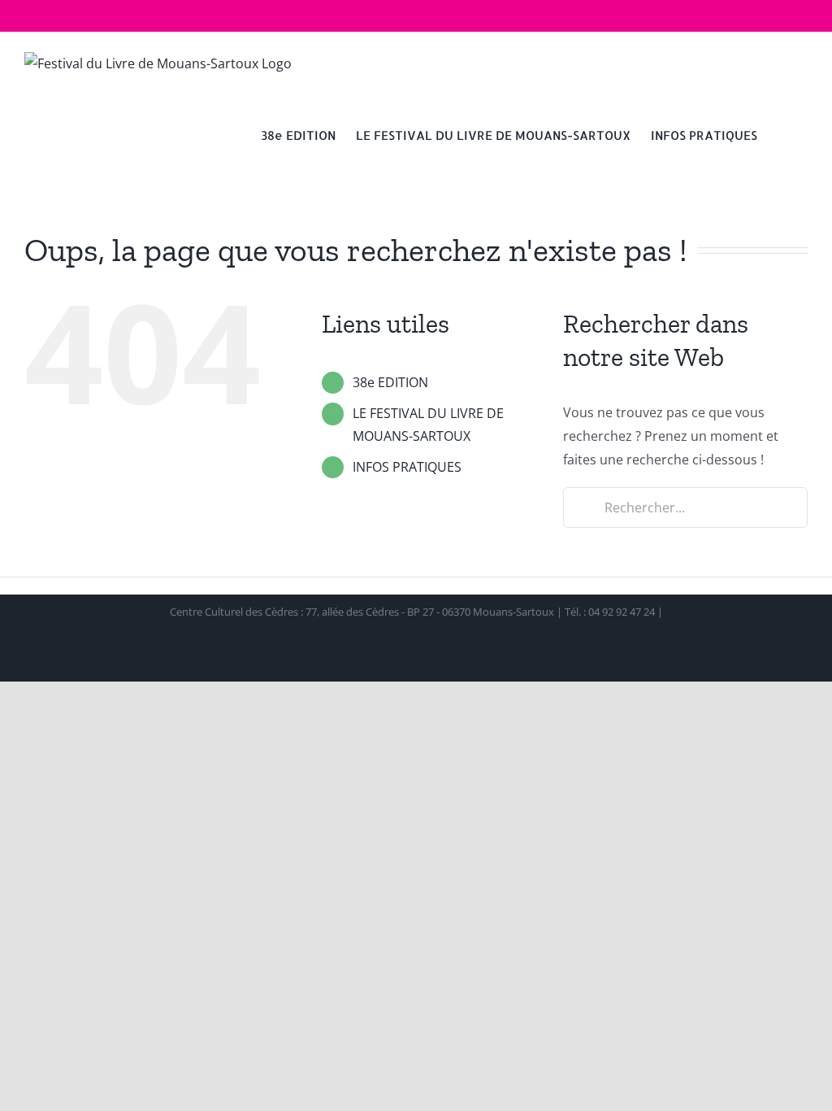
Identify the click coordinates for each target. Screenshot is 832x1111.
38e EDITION (390, 382)
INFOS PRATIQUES (407, 467)
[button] (782, 134)
